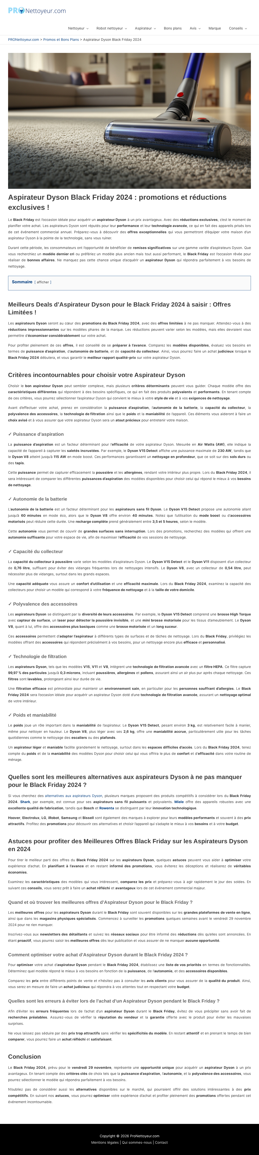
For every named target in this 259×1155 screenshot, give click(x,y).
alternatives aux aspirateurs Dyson (73, 796)
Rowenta (106, 808)
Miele (179, 802)
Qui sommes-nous (137, 1142)
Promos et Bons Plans (61, 40)
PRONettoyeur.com (23, 40)
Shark (25, 802)
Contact (161, 1142)
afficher (43, 282)
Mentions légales (105, 1142)
